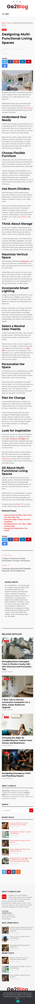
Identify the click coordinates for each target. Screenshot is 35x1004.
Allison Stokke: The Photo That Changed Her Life (20, 850)
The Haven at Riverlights (17, 439)
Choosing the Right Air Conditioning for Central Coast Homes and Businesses (17, 740)
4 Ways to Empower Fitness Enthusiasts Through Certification (16, 559)
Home (4, 23)
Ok (18, 1001)
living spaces (25, 261)
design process (6, 458)
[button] (5, 14)
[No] (33, 997)
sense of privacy (22, 217)
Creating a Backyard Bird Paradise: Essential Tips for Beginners (16, 570)
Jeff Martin (8, 671)
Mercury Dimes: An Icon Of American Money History (19, 824)
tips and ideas (17, 504)
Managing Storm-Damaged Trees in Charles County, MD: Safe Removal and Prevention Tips (21, 859)
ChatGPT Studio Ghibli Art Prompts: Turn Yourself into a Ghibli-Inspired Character (21, 929)
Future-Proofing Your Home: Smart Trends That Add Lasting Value (18, 516)
